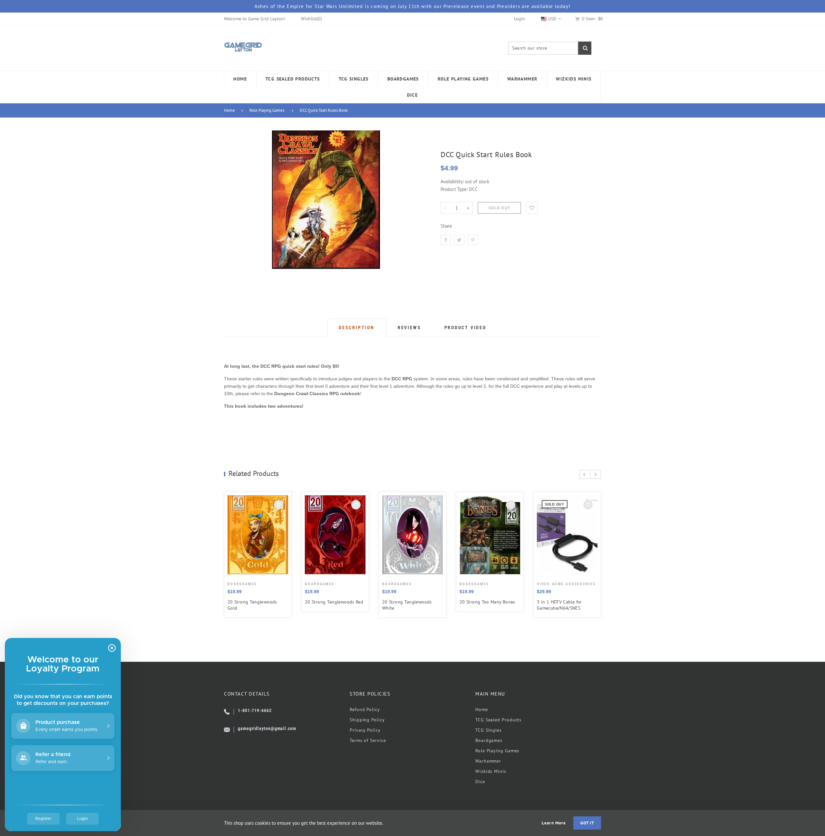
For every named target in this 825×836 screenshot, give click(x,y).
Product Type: (454, 189)
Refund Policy (365, 709)
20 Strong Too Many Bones (487, 602)
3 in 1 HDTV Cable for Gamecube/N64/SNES (559, 605)
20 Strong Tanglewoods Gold (252, 605)
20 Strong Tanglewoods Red (334, 602)
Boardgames (488, 740)
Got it (587, 823)
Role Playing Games (266, 110)
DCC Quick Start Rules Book (324, 110)
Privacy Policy (365, 730)
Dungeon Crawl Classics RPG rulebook (317, 393)
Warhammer (488, 761)
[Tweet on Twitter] (459, 240)
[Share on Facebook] (446, 240)
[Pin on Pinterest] (473, 240)
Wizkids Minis (490, 771)
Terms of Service (368, 740)
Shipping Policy (367, 720)
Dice (480, 781)
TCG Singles (488, 730)
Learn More (554, 823)
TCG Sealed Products (498, 720)
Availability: (453, 181)
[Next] (595, 474)
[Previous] (584, 474)
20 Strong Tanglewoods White (407, 605)
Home (229, 110)
